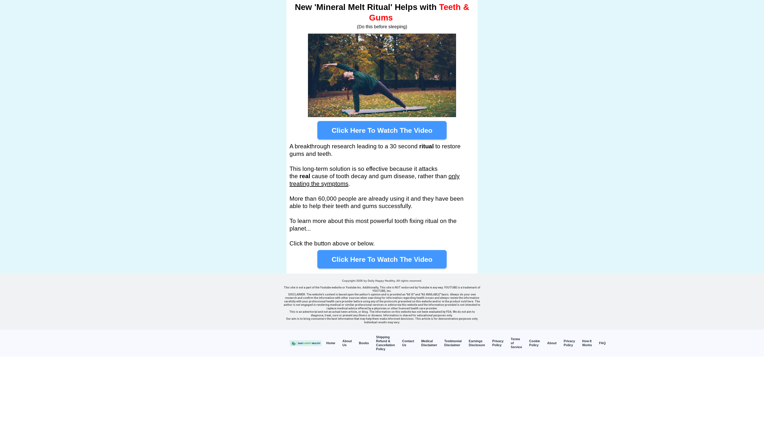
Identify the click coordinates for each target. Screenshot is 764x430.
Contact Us (408, 343)
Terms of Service (516, 343)
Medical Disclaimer (429, 343)
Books (364, 343)
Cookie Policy (534, 343)
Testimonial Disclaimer (453, 343)
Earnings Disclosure (477, 343)
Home (330, 343)
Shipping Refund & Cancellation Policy (385, 343)
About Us (347, 343)
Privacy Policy (498, 343)
